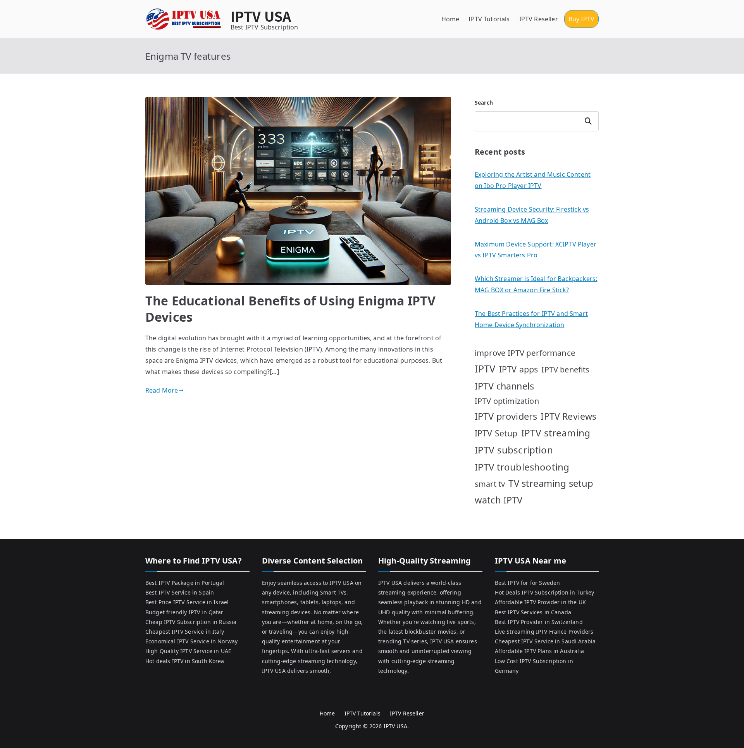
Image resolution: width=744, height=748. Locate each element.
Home (450, 19)
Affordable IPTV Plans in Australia (539, 651)
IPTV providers (506, 416)
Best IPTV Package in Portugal (184, 582)
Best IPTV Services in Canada (533, 612)
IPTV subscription (514, 449)
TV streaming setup (550, 483)
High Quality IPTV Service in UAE (188, 651)
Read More (161, 390)
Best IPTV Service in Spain (179, 592)
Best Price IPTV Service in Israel (187, 602)
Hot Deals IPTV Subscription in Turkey (544, 592)
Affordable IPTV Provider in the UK (540, 602)
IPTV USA (261, 16)
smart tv (490, 484)
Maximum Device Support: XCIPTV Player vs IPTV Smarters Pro (535, 250)
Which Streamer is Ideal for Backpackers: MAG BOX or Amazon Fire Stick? (536, 284)
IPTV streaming (555, 432)
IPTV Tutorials (489, 19)
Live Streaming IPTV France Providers (544, 631)
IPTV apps (518, 369)
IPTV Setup (496, 433)
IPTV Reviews (568, 416)
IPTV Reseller (538, 19)
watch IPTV (499, 500)
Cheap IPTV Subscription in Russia (190, 622)
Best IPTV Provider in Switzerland (539, 622)
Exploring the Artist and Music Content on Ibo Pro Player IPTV (533, 180)
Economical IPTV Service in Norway (191, 641)
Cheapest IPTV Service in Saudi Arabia (545, 641)
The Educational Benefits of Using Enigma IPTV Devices (290, 308)
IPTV (485, 368)
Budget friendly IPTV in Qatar (184, 612)
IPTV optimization (507, 401)
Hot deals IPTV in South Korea (184, 661)
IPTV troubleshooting (522, 466)
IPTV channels (504, 386)
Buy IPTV (581, 19)
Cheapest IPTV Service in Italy (184, 631)
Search (484, 102)
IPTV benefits (565, 369)
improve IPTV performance (525, 352)
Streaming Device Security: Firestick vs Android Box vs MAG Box (532, 215)
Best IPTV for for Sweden (527, 582)
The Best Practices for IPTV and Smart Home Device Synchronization (531, 319)
